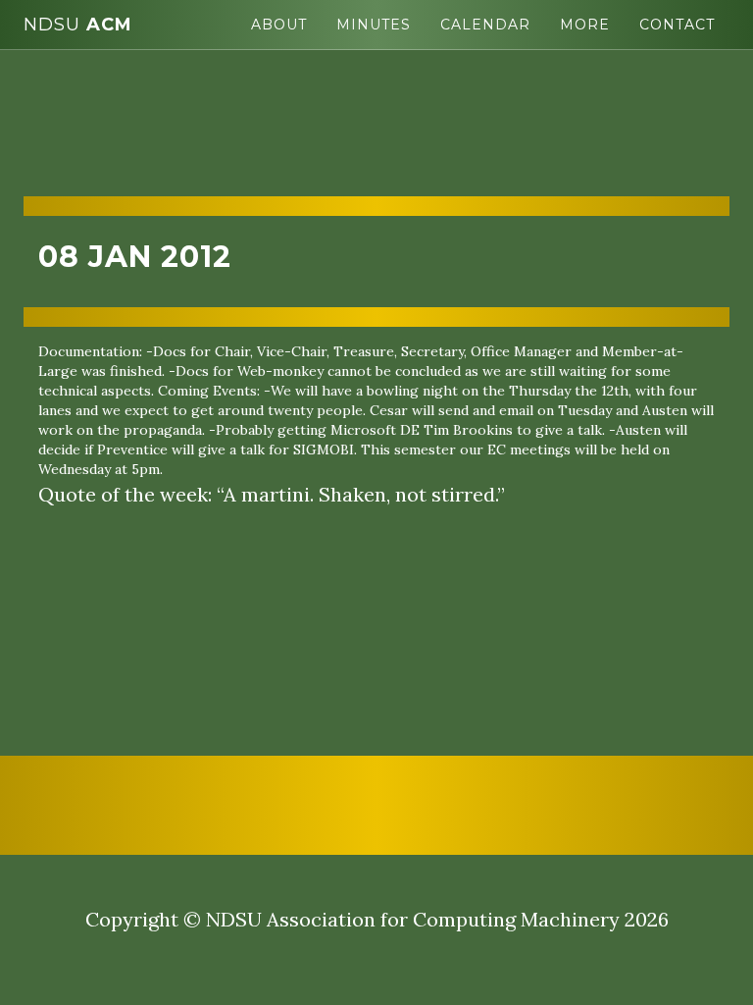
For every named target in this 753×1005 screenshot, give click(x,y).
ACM (78, 24)
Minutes (373, 24)
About (279, 24)
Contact (677, 24)
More (585, 24)
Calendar (485, 24)
